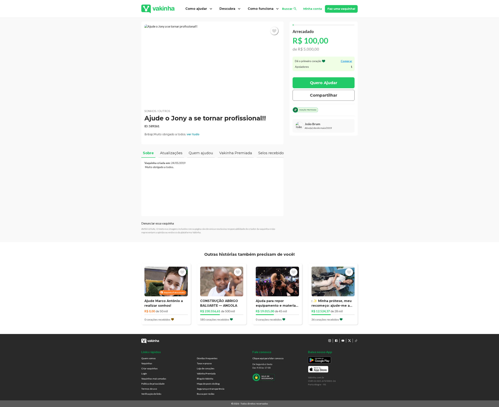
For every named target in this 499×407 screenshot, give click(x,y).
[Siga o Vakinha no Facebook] (336, 340)
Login (144, 373)
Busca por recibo (205, 393)
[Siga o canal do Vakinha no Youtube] (342, 340)
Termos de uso (149, 388)
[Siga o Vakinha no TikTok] (356, 340)
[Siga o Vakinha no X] (349, 340)
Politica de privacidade (153, 383)
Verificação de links (151, 393)
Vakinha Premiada (206, 373)
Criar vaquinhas (149, 368)
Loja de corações (205, 368)
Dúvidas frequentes (207, 358)
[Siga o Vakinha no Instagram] (329, 340)
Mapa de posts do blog (208, 383)
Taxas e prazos (204, 363)
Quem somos (148, 358)
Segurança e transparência (210, 388)
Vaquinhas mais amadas (153, 378)
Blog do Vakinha (205, 378)
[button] (212, 64)
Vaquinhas (146, 363)
